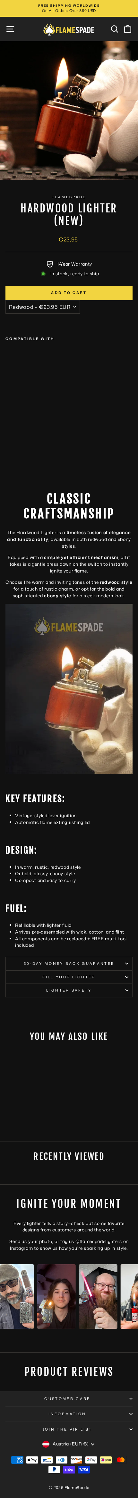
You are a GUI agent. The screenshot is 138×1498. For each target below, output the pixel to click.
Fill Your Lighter (68, 977)
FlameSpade (69, 197)
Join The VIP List (67, 1429)
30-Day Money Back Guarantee (69, 963)
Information (67, 1413)
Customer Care (67, 1398)
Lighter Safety (68, 990)
